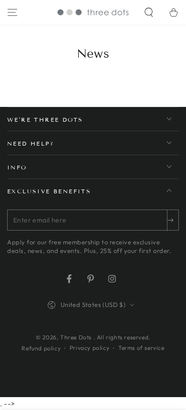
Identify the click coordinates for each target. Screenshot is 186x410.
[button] (148, 12)
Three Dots (76, 337)
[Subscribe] (172, 220)
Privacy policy (89, 347)
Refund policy (41, 348)
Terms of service (141, 347)
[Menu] (12, 12)
